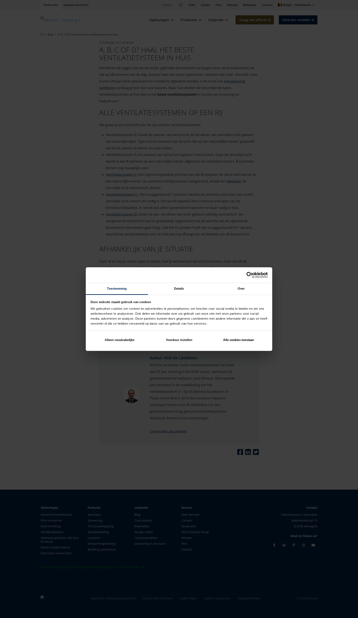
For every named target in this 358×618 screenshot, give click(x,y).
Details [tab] (179, 288)
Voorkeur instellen (179, 340)
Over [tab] (241, 288)
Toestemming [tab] (117, 288)
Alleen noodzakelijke (119, 340)
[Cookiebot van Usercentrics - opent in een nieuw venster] (249, 275)
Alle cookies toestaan (238, 340)
